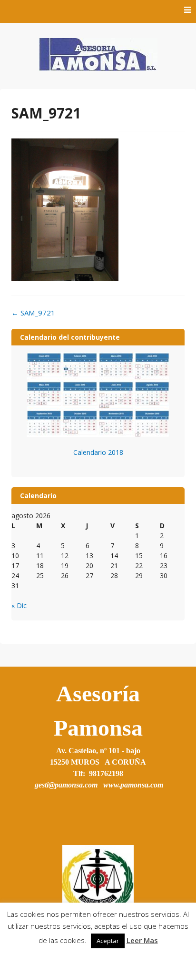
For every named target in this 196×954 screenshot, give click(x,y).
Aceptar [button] (108, 940)
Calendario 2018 (98, 452)
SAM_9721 (33, 312)
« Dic (19, 605)
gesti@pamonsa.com (66, 785)
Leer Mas (142, 940)
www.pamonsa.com (133, 785)
